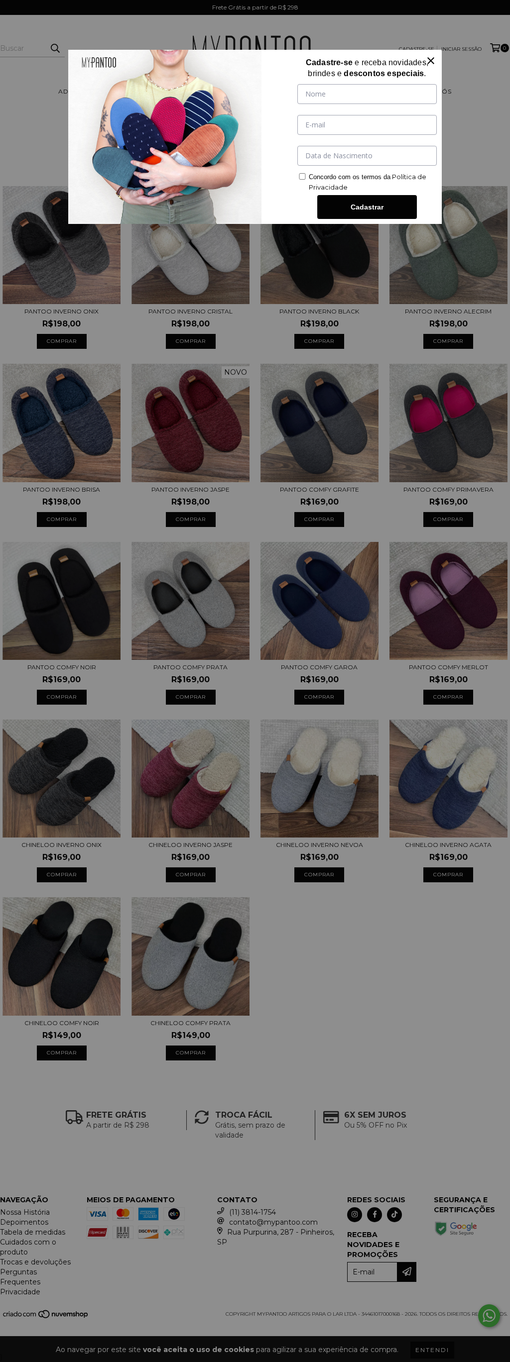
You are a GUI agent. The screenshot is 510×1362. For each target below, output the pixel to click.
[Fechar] (430, 60)
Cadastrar (367, 207)
